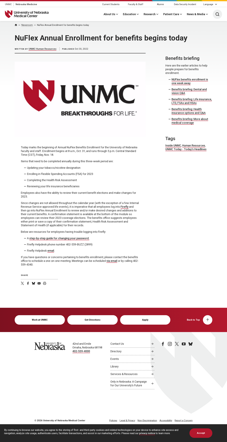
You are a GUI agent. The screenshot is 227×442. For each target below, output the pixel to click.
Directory (116, 351)
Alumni (160, 4)
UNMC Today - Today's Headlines (185, 149)
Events (114, 358)
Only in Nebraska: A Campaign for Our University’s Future (128, 383)
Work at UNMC (40, 319)
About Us (109, 14)
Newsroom (27, 25)
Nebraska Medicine (26, 4)
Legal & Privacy (127, 420)
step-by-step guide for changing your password (59, 238)
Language (208, 4)
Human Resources (193, 145)
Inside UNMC (173, 145)
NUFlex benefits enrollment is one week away (190, 81)
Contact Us (117, 343)
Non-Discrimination (147, 420)
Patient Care (171, 14)
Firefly (124, 206)
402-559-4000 (81, 351)
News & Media (196, 14)
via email (111, 260)
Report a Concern (184, 420)
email (50, 250)
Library (114, 366)
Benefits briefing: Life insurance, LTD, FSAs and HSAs (192, 101)
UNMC (8, 4)
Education (129, 14)
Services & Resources (124, 374)
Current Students (111, 4)
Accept (201, 433)
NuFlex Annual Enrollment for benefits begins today (63, 25)
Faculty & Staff (135, 4)
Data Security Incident (185, 4)
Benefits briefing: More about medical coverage (190, 120)
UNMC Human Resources (42, 48)
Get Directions (92, 319)
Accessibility (166, 420)
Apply (145, 319)
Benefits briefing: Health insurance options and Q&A (189, 110)
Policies (113, 420)
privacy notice (147, 433)
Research (150, 14)
